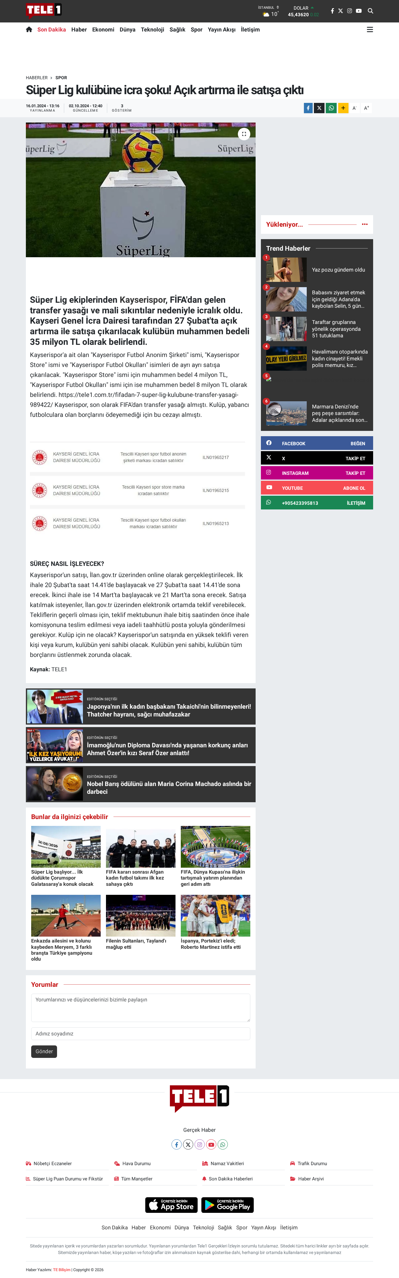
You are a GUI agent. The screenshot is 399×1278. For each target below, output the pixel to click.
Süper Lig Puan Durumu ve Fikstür (68, 1179)
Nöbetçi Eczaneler (53, 1163)
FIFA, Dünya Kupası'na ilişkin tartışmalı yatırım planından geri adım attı (213, 878)
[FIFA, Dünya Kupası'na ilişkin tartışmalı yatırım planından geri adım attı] (215, 846)
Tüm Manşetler (136, 1179)
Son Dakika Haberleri (231, 1179)
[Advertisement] (317, 166)
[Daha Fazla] (343, 108)
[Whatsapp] (223, 1144)
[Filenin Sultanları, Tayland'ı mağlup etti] (140, 915)
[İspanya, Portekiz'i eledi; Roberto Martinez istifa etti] (215, 915)
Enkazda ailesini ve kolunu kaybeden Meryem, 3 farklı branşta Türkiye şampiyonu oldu (61, 950)
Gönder (44, 1051)
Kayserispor (143, 300)
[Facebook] (176, 1144)
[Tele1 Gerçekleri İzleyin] (44, 11)
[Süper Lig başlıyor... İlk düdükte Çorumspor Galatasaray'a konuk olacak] (66, 846)
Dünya (128, 29)
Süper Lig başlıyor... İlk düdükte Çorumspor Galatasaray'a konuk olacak (62, 878)
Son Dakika (51, 29)
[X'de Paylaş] (319, 108)
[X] (188, 1144)
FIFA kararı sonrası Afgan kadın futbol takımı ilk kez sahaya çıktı (135, 878)
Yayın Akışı (222, 29)
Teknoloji (152, 29)
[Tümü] (365, 224)
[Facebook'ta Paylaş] (308, 108)
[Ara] (370, 11)
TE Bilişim (61, 1269)
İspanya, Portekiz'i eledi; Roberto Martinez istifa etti (211, 944)
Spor (197, 29)
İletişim (250, 29)
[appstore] (171, 1205)
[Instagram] (200, 1144)
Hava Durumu (137, 1163)
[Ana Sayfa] (30, 29)
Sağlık (177, 29)
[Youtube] (211, 1144)
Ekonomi (103, 29)
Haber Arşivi (311, 1179)
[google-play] (227, 1205)
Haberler (37, 77)
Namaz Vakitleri (227, 1163)
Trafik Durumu (312, 1163)
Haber (79, 29)
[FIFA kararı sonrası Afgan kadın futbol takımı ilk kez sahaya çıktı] (140, 846)
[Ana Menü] (370, 29)
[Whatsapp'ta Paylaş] (331, 108)
